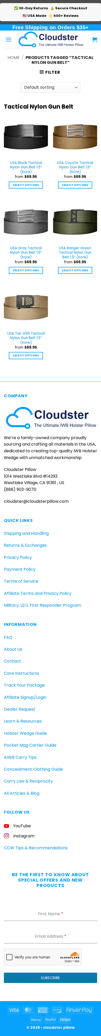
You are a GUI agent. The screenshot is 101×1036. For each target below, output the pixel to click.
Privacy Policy (18, 557)
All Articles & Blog (21, 793)
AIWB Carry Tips (20, 757)
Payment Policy (19, 569)
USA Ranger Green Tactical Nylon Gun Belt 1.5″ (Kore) (75, 253)
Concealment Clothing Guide (33, 769)
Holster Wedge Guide (25, 733)
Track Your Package (24, 685)
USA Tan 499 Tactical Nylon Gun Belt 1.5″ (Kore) (26, 338)
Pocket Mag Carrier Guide (30, 745)
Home (14, 58)
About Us (13, 649)
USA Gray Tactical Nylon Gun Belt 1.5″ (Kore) (26, 253)
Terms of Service (21, 581)
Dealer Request (19, 709)
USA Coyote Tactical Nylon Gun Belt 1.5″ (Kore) (75, 167)
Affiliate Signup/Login (25, 697)
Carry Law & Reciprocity (28, 781)
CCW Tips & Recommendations (36, 848)
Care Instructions (21, 673)
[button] (8, 39)
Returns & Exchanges (25, 545)
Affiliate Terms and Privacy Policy (37, 593)
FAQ (8, 637)
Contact (12, 661)
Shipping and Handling (26, 533)
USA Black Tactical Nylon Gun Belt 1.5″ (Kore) (26, 167)
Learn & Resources (23, 721)
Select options (26, 185)
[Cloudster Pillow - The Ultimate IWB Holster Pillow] (50, 39)
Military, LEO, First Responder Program (42, 605)
